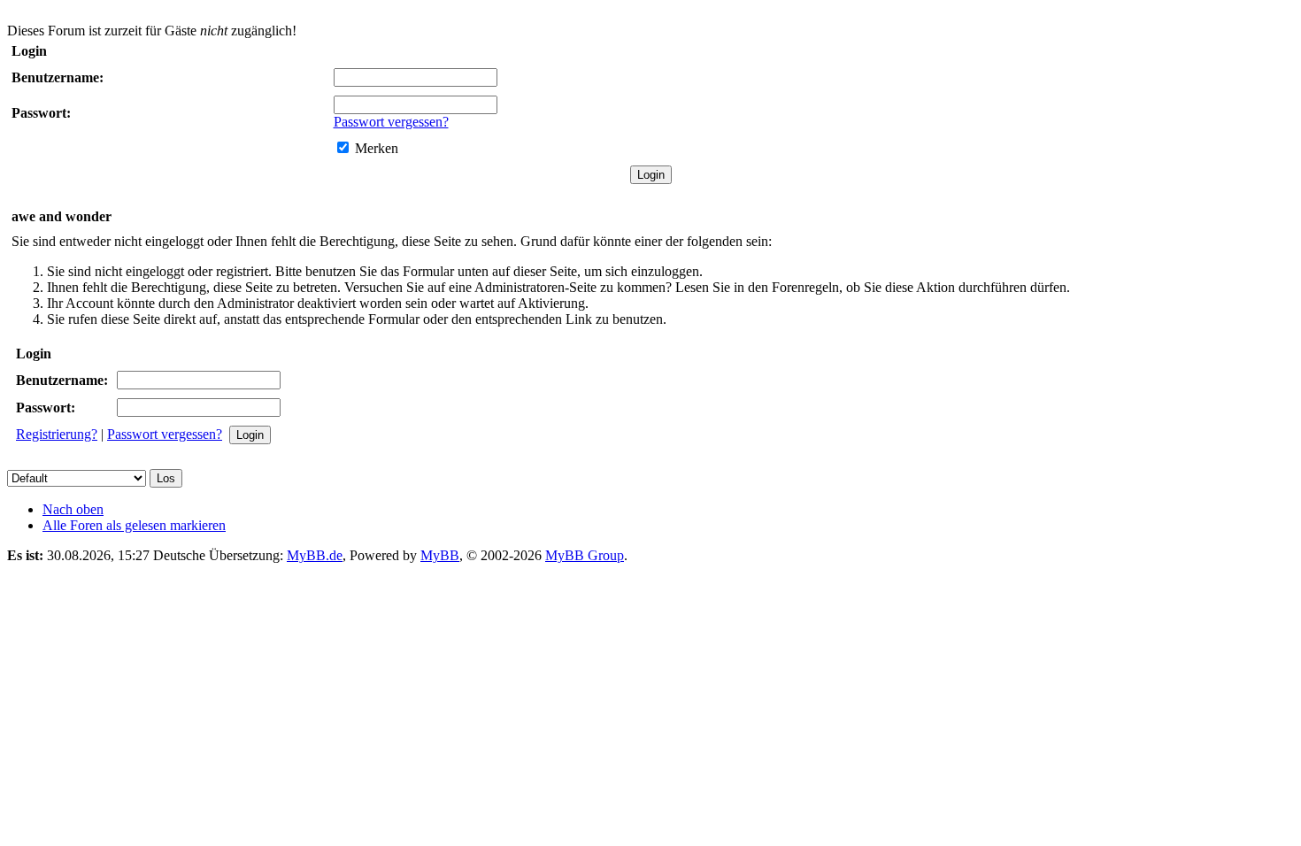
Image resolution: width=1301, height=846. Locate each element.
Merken (376, 148)
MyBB (439, 555)
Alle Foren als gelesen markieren (134, 525)
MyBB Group (584, 555)
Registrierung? (56, 434)
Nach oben (73, 509)
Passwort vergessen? (391, 121)
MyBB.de (315, 555)
